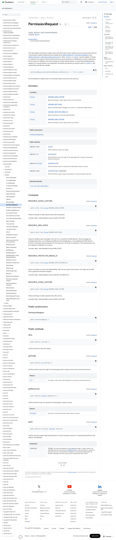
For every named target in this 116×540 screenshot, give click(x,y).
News (26, 516)
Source (27, 513)
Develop (33, 2)
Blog (26, 519)
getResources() (72, 450)
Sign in (112, 2)
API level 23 (94, 225)
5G (41, 519)
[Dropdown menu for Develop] (37, 2)
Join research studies (106, 515)
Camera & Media (44, 513)
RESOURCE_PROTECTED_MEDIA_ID (58, 112)
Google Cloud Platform (74, 528)
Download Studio (90, 515)
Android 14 (73, 513)
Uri (37, 154)
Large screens (59, 505)
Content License (72, 472)
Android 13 (73, 516)
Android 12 (73, 519)
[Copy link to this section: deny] (34, 335)
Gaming (42, 505)
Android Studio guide (91, 507)
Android (27, 505)
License (32, 536)
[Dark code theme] (94, 70)
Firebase (62, 528)
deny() (76, 57)
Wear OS (57, 508)
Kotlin (90, 27)
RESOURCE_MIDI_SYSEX (55, 104)
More (43, 2)
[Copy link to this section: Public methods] (45, 329)
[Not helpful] (95, 18)
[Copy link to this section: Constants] (40, 195)
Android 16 (73, 508)
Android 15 (73, 510)
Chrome (54, 528)
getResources (52, 163)
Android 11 (73, 521)
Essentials (21, 2)
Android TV (58, 516)
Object (37, 34)
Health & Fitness (44, 510)
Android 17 (73, 505)
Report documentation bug (107, 508)
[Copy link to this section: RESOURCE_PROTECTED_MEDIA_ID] (59, 256)
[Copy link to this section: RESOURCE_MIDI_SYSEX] (49, 225)
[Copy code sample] (96, 70)
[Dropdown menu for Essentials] (26, 2)
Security (27, 510)
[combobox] (69, 2)
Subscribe (95, 536)
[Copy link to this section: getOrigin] (37, 356)
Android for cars (59, 513)
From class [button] (39, 186)
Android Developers (33, 18)
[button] (11, 20)
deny (49, 147)
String (32, 97)
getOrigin (51, 154)
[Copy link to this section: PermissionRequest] (45, 313)
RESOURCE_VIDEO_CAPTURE (56, 119)
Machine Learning (45, 508)
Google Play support (106, 512)
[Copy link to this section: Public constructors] (49, 307)
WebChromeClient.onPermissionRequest (76, 55)
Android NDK (89, 518)
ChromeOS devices (60, 510)
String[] (39, 163)
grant (50, 171)
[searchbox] (11, 14)
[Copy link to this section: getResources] (41, 389)
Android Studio (102, 2)
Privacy (42, 516)
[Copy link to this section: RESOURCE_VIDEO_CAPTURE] (54, 282)
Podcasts (27, 521)
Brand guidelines (41, 536)
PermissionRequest (36, 134)
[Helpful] (93, 18)
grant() (68, 57)
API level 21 (94, 23)
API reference (7, 8)
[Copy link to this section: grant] (34, 422)
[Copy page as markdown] (65, 24)
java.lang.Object (32, 39)
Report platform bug (106, 505)
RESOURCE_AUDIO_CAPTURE (56, 97)
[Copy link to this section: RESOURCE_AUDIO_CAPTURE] (54, 201)
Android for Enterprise (31, 508)
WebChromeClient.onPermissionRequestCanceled (45, 57)
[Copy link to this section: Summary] (39, 86)
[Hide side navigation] (20, 537)
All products (87, 528)
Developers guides (91, 509)
